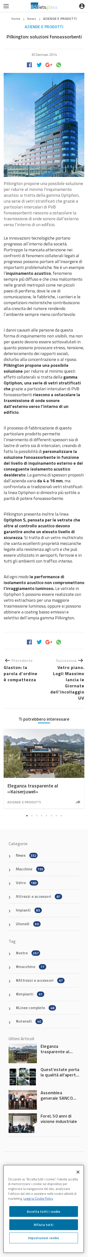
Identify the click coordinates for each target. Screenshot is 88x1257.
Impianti (28, 910)
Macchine (29, 869)
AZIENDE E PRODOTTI (60, 18)
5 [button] (46, 815)
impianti (30, 994)
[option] (44, 768)
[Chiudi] (78, 1172)
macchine (31, 966)
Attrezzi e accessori (38, 896)
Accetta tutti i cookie (43, 1211)
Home (16, 18)
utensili (29, 1021)
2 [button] (31, 815)
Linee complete (36, 1008)
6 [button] (51, 815)
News (32, 18)
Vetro (26, 883)
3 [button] (36, 815)
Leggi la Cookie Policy (38, 1198)
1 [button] (26, 815)
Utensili (27, 924)
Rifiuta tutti (44, 1224)
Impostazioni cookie (43, 1237)
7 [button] (56, 815)
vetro (28, 953)
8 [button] (61, 815)
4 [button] (41, 815)
